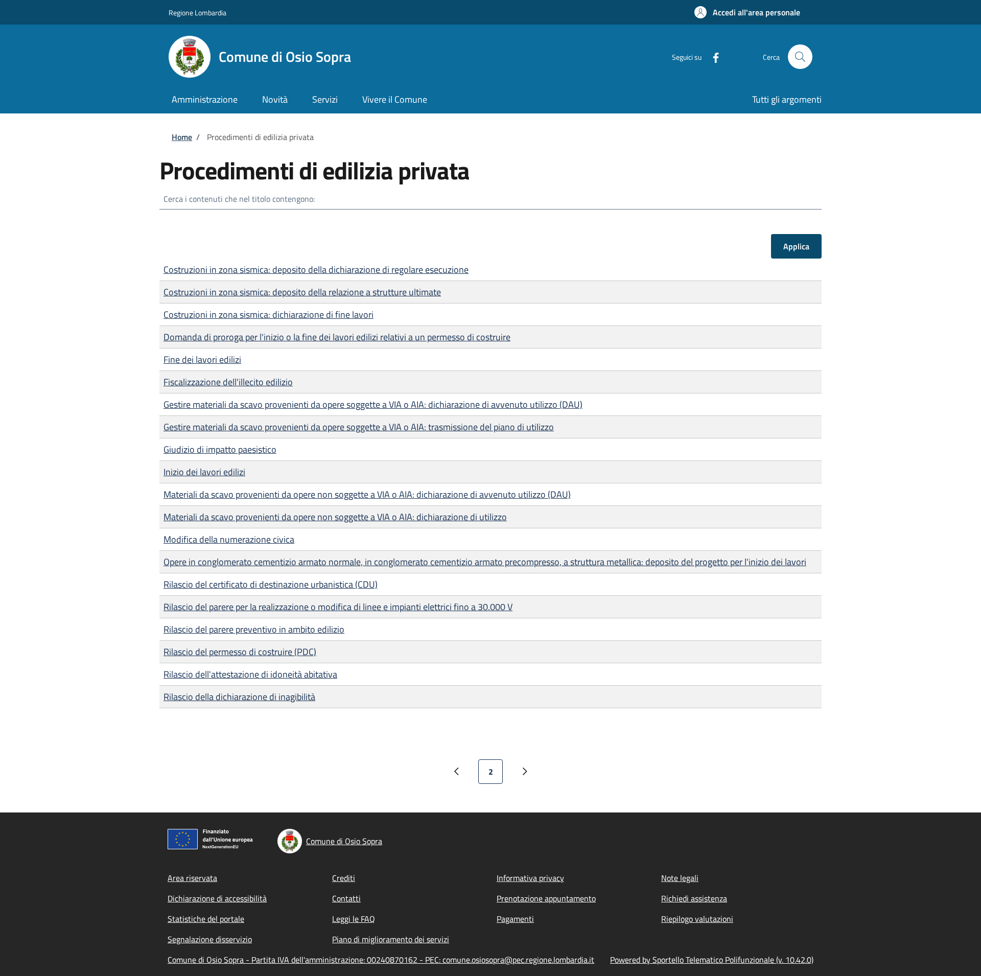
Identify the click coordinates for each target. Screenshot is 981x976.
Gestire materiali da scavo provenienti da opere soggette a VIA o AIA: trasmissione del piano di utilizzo (359, 427)
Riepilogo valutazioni (697, 919)
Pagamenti (515, 919)
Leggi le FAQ (353, 919)
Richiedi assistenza (694, 898)
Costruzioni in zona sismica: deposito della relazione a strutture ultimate (302, 292)
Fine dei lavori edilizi (202, 359)
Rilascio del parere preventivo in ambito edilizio (254, 629)
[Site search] (800, 56)
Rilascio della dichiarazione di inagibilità (239, 697)
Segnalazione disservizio (210, 939)
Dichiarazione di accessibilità (217, 898)
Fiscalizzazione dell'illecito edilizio (228, 382)
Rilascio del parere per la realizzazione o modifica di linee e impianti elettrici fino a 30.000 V (338, 607)
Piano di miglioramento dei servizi (390, 939)
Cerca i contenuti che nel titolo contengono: (239, 199)
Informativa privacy (530, 878)
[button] (747, 12)
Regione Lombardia (197, 12)
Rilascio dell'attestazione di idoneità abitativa (250, 674)
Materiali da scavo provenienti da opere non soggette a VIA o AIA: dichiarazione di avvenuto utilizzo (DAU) (367, 494)
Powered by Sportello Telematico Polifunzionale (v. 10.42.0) (711, 960)
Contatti (346, 898)
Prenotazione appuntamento (546, 898)
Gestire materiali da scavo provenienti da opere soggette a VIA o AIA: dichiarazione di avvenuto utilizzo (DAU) (373, 404)
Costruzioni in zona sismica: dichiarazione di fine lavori (268, 314)
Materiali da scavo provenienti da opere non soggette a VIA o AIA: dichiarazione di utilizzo (335, 517)
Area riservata (192, 878)
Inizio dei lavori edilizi (204, 472)
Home (182, 137)
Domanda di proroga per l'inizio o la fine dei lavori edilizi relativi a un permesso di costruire (337, 337)
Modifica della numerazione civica (229, 539)
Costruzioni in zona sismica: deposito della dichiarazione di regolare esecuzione (316, 269)
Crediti (343, 878)
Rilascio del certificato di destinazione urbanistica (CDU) (271, 584)
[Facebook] (712, 56)
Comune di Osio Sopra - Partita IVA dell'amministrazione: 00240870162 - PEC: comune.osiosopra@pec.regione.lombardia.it (381, 960)
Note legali (679, 878)
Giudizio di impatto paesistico (220, 449)
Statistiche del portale (206, 919)
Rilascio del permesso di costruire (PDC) (240, 652)
